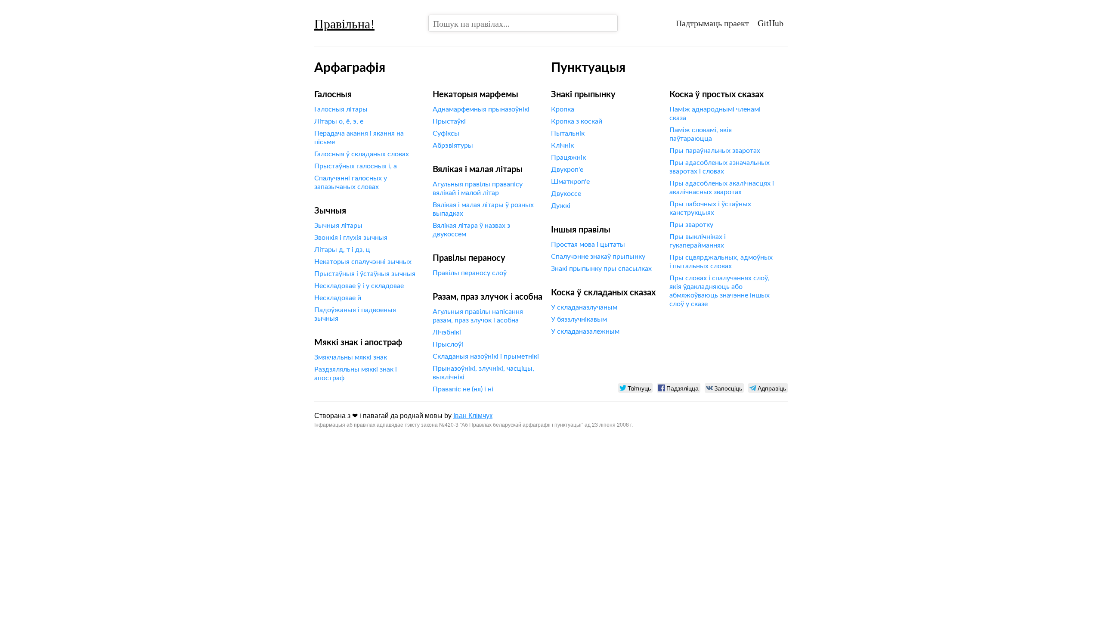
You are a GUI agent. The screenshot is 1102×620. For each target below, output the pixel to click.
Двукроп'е (567, 169)
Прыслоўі (448, 344)
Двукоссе (566, 193)
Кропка (562, 109)
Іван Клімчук (472, 415)
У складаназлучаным (584, 307)
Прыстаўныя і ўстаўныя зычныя (364, 273)
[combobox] (523, 23)
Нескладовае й (337, 297)
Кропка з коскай (576, 121)
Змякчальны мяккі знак (350, 357)
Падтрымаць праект (712, 23)
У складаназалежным (585, 331)
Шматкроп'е (570, 181)
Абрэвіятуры (453, 145)
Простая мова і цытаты (588, 244)
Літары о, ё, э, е (338, 121)
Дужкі (560, 205)
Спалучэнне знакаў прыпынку (598, 256)
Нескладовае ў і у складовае (359, 285)
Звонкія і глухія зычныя (350, 237)
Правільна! (344, 23)
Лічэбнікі (447, 332)
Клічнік (562, 145)
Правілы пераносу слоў (470, 273)
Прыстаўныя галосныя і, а (355, 166)
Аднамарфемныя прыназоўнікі (481, 109)
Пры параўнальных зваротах (714, 150)
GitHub (770, 23)
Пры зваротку (691, 224)
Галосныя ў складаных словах (361, 154)
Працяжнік (568, 157)
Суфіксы (446, 133)
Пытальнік (568, 133)
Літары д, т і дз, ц (342, 249)
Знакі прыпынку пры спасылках (601, 268)
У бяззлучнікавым (579, 319)
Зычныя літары (338, 225)
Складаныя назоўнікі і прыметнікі (486, 356)
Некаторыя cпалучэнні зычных (363, 261)
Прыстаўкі (449, 121)
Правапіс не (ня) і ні (463, 389)
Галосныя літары (341, 109)
